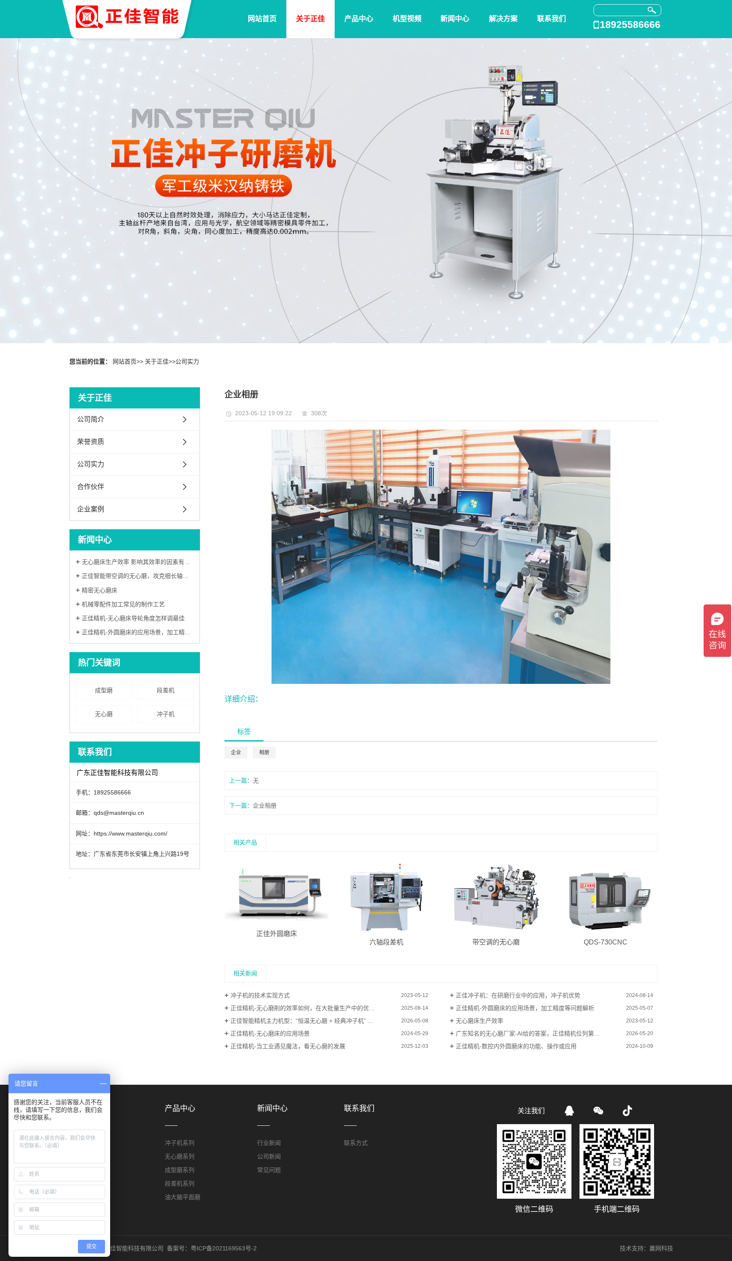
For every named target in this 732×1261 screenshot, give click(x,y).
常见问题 (269, 1170)
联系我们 (551, 19)
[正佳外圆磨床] (276, 892)
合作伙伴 (90, 486)
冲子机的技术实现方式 (260, 995)
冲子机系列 (179, 1142)
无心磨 (104, 714)
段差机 (166, 690)
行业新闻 (269, 1142)
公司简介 (90, 419)
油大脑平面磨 (182, 1197)
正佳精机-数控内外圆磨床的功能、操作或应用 (516, 1046)
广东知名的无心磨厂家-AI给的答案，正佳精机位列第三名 (531, 1033)
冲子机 (166, 714)
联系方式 (356, 1142)
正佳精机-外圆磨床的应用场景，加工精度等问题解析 (138, 632)
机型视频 (407, 19)
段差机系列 (179, 1183)
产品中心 (358, 19)
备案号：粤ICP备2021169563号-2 (212, 1248)
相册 (264, 752)
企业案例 (90, 509)
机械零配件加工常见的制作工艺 (123, 604)
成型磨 (104, 690)
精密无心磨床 (99, 590)
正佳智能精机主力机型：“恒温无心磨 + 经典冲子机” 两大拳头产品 (316, 1020)
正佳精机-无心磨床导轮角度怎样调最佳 (133, 618)
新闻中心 (455, 19)
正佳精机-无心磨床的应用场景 (270, 1033)
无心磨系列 (179, 1156)
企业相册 (265, 805)
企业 (236, 752)
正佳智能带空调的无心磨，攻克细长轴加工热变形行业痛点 (138, 575)
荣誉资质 (90, 441)
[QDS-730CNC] (605, 897)
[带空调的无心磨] (496, 897)
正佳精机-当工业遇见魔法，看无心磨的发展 (287, 1046)
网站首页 (262, 19)
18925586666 (630, 24)
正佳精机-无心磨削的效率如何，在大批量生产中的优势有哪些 (311, 1008)
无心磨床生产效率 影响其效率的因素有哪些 (138, 561)
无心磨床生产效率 (479, 1020)
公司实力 (187, 361)
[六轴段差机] (386, 897)
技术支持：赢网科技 (646, 1248)
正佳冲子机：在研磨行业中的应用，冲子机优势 (518, 995)
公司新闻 (269, 1156)
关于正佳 (310, 19)
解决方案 (503, 19)
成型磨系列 (179, 1170)
